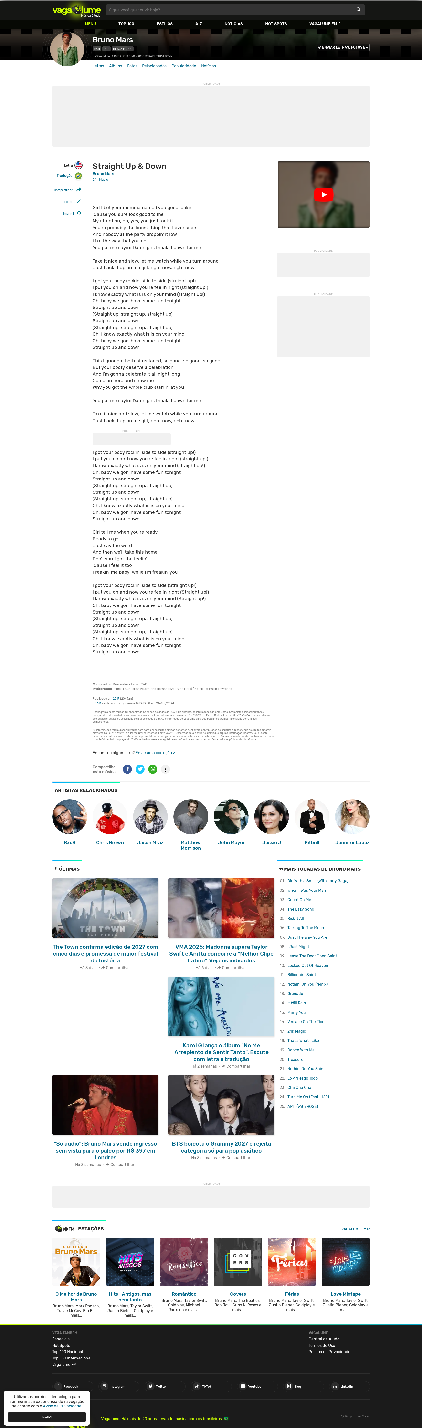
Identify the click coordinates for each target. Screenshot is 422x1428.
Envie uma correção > (155, 752)
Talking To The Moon (305, 927)
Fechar (47, 1417)
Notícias (234, 24)
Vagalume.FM (323, 24)
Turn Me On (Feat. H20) (308, 1097)
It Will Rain (296, 1003)
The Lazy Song (300, 909)
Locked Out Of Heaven (307, 965)
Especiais (61, 1339)
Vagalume (76, 10)
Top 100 (126, 24)
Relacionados (154, 66)
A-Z (198, 24)
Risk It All (295, 918)
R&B (97, 49)
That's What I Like (303, 1040)
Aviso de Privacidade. (62, 1406)
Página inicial (102, 56)
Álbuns (115, 66)
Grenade (295, 993)
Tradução (64, 176)
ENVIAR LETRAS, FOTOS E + (345, 48)
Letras (98, 66)
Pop (106, 49)
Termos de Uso (322, 1345)
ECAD (97, 703)
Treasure (295, 1059)
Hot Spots (276, 24)
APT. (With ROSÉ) (302, 1106)
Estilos (165, 24)
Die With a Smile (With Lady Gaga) (317, 881)
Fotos (132, 66)
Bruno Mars (113, 39)
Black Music (122, 49)
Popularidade (184, 66)
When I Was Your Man (306, 890)
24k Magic (296, 1031)
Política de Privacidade (329, 1351)
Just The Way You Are (307, 937)
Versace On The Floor (306, 1021)
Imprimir (69, 213)
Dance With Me (301, 1050)
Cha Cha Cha (299, 1087)
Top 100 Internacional (71, 1358)
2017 (116, 698)
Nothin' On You (306, 1068)
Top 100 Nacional (67, 1351)
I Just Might (298, 946)
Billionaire (301, 974)
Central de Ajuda (324, 1339)
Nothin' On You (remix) (307, 984)
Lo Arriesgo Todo (302, 1078)
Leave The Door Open (312, 956)
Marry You (296, 1012)
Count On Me (299, 899)
